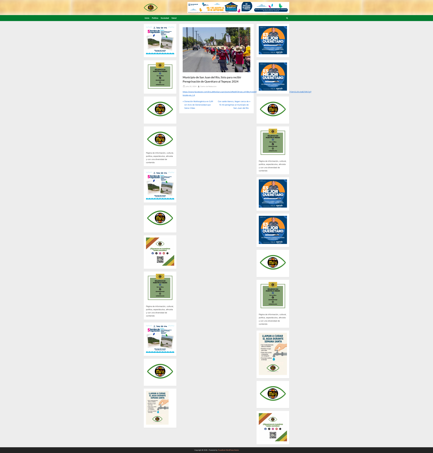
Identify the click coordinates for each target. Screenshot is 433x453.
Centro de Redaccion (208, 86)
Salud (174, 18)
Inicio (147, 18)
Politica (155, 18)
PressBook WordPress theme (228, 450)
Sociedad (165, 18)
